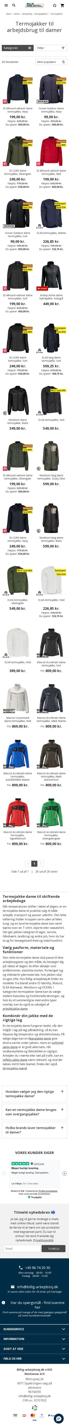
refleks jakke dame (15, 1060)
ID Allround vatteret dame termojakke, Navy (18, 110)
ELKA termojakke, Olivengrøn (17, 601)
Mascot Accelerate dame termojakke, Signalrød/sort (17, 835)
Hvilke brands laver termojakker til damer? (30, 1130)
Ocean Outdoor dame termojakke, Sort (17, 234)
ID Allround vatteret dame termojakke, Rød (51, 172)
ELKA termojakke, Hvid (51, 600)
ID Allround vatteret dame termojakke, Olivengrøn (18, 477)
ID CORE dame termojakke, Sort (17, 359)
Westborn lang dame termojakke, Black (51, 539)
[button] (59, 1419)
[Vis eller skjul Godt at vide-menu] (63, 1348)
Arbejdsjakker (41, 13)
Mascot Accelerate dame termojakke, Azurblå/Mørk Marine (17, 776)
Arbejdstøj (27, 13)
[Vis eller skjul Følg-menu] (63, 1358)
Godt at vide (13, 1349)
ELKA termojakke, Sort (51, 419)
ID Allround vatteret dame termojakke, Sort (18, 297)
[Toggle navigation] (6, 5)
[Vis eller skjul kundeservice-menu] (63, 1329)
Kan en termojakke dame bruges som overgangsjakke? (30, 1112)
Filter (40, 48)
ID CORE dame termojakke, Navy (18, 539)
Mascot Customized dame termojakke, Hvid (17, 719)
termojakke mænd (15, 1068)
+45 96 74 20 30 (37, 1267)
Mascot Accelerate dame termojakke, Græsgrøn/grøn (51, 835)
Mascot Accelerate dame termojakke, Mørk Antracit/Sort (51, 776)
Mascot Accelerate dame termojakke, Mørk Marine (51, 719)
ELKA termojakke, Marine (51, 233)
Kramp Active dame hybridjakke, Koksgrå (51, 297)
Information (14, 1339)
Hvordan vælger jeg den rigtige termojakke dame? (29, 1093)
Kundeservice (14, 1329)
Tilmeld (53, 1248)
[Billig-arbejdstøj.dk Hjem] (34, 5)
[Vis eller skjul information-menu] (63, 1339)
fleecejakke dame (39, 1038)
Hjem (8, 13)
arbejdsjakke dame (15, 1009)
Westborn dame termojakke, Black (17, 421)
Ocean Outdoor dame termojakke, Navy (51, 110)
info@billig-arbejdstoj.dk (37, 1287)
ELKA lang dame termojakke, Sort (51, 359)
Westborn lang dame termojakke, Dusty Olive (51, 477)
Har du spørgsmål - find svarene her (38, 1304)
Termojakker (56, 13)
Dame (17, 13)
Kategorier (11, 48)
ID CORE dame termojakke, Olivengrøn (17, 172)
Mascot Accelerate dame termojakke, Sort (51, 664)
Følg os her (13, 1359)
